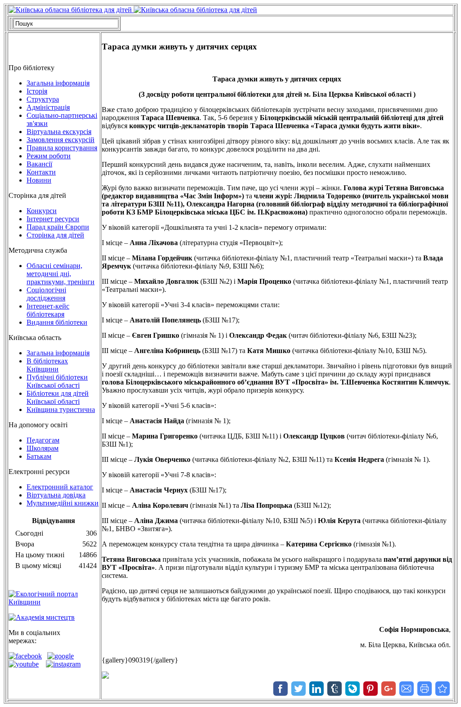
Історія (37, 91)
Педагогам (43, 440)
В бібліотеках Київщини (47, 365)
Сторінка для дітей (55, 235)
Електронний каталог (60, 487)
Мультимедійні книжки (63, 503)
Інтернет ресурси (53, 219)
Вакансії (39, 164)
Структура (43, 99)
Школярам (43, 448)
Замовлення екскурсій (61, 139)
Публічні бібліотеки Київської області (57, 381)
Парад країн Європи (58, 227)
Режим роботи (49, 156)
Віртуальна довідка (56, 495)
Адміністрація (48, 107)
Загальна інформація (58, 83)
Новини (39, 180)
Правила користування (62, 148)
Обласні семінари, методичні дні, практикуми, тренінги (61, 274)
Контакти (41, 172)
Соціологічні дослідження (46, 294)
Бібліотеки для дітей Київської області (58, 397)
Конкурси (42, 211)
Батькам (39, 456)
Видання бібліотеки (57, 322)
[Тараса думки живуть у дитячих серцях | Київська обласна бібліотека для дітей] (442, 688)
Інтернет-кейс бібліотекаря (48, 310)
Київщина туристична (61, 409)
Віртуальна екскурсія (59, 131)
